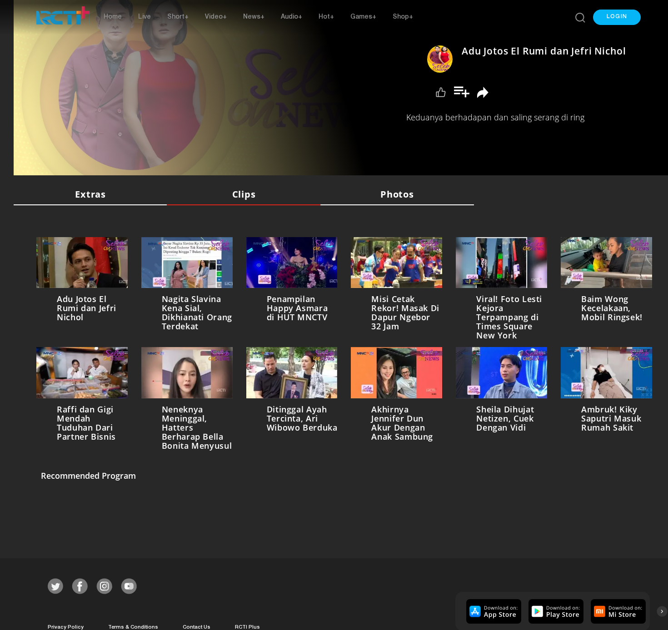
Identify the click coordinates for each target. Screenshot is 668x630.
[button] (617, 17)
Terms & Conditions (133, 625)
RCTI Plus (247, 625)
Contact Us (196, 625)
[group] (493, 609)
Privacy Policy (66, 625)
